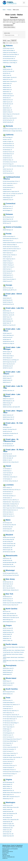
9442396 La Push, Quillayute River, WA (10, 819)
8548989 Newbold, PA (7, 674)
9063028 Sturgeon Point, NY (8, 312)
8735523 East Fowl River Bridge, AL (10, 52)
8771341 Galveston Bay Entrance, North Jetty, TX (13, 716)
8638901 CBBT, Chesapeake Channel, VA (11, 796)
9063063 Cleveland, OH (7, 319)
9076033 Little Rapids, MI (8, 458)
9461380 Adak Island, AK (8, 103)
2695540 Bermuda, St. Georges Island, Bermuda (12, 130)
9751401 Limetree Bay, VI (8, 185)
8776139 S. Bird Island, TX (8, 761)
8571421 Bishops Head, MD (8, 539)
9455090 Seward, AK (7, 87)
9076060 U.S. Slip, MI (7, 460)
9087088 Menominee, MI (8, 366)
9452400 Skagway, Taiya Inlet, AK (9, 77)
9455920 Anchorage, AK (8, 93)
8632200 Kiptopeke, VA (7, 784)
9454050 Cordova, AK (7, 83)
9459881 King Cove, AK (7, 101)
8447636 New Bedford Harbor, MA (9, 562)
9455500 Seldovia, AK (7, 89)
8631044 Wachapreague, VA (8, 782)
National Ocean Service (7, 851)
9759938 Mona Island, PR (8, 199)
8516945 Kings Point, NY (8, 598)
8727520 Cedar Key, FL (7, 273)
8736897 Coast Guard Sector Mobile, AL (11, 54)
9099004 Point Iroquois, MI (8, 398)
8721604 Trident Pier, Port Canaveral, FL (11, 246)
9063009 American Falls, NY (8, 417)
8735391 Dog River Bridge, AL (9, 50)
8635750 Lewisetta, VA (7, 788)
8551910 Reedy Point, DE (8, 219)
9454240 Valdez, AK (7, 85)
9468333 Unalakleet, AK (7, 116)
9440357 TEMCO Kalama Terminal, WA (10, 807)
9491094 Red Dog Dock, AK (8, 120)
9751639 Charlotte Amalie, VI (8, 187)
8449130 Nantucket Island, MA (9, 566)
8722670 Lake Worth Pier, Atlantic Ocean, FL (12, 248)
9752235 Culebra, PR (7, 189)
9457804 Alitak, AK (7, 97)
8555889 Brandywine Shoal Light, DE (10, 221)
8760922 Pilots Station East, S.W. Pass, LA (11, 489)
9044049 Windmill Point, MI (8, 304)
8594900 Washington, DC (8, 229)
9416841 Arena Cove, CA (8, 169)
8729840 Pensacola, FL (7, 281)
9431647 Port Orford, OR (8, 628)
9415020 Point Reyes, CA (8, 159)
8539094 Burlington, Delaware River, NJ (10, 590)
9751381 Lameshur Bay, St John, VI (10, 183)
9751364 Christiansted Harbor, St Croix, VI (11, 181)
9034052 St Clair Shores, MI (8, 390)
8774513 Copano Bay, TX (8, 743)
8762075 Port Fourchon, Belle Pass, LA (11, 499)
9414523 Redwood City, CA (8, 153)
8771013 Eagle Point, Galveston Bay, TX (11, 714)
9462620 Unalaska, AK (7, 110)
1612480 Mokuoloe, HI (7, 474)
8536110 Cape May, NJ (7, 586)
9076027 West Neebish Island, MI (9, 456)
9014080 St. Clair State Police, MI (9, 429)
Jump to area (7, 33)
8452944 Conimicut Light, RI (8, 683)
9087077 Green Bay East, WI (8, 363)
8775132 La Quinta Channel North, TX (10, 747)
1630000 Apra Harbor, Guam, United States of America (14, 650)
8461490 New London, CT (8, 206)
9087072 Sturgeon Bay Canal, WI (9, 361)
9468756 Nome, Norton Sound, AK (10, 118)
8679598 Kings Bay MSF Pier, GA (9, 290)
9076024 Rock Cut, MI (7, 454)
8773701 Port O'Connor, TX (8, 737)
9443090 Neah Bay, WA (7, 821)
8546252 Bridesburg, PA (7, 672)
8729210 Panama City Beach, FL (9, 279)
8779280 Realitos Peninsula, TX (9, 769)
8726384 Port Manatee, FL (8, 263)
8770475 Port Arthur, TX (7, 700)
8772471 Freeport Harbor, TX (8, 726)
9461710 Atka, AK (6, 105)
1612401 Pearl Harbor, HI (8, 472)
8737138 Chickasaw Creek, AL (9, 58)
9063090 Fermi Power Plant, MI (9, 325)
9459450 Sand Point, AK (8, 99)
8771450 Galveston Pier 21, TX (9, 720)
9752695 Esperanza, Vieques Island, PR (11, 191)
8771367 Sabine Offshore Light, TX (10, 718)
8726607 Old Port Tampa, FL (8, 267)
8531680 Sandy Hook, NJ (8, 581)
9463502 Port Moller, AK (8, 112)
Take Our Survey (6, 855)
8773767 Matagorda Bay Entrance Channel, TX (12, 739)
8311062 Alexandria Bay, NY (8, 445)
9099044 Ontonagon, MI (7, 402)
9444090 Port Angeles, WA (8, 823)
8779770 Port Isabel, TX (8, 775)
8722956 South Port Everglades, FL (10, 250)
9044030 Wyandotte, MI (7, 300)
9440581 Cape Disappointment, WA (10, 813)
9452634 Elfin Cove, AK (7, 79)
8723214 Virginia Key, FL (8, 252)
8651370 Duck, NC (6, 611)
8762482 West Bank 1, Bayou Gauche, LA (11, 501)
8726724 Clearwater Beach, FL (9, 271)
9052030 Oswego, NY (7, 378)
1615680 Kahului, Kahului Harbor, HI (10, 476)
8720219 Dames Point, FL (8, 240)
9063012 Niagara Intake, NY (8, 419)
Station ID (14, 40)
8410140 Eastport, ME (7, 522)
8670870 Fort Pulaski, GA (8, 287)
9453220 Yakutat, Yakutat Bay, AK (10, 81)
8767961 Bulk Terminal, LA (8, 514)
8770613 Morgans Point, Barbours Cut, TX (11, 704)
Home (4, 9)
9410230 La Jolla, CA (7, 139)
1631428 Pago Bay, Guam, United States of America (13, 652)
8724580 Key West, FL (7, 256)
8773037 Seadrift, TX (7, 731)
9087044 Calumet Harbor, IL (8, 355)
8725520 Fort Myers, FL (7, 260)
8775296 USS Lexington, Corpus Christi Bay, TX (12, 757)
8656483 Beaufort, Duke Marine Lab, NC (11, 617)
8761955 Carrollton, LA (7, 497)
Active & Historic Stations (9, 27)
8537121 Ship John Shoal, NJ (9, 588)
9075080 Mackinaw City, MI (8, 341)
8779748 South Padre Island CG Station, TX (11, 771)
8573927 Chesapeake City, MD (9, 545)
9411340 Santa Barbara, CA (8, 145)
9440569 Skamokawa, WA (8, 811)
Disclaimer (4, 854)
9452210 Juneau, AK (7, 75)
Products (9, 9)
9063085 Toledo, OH (7, 323)
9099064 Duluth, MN (7, 404)
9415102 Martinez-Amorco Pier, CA (10, 161)
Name (8, 40)
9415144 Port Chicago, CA (8, 164)
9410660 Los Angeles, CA (8, 141)
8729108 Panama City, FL (8, 277)
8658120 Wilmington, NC (8, 619)
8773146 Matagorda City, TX (8, 733)
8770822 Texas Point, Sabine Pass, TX (10, 710)
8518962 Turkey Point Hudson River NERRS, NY (12, 602)
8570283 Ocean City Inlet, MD (9, 537)
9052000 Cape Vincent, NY (8, 376)
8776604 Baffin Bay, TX (7, 763)
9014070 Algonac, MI (7, 427)
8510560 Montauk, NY (7, 596)
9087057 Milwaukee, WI (7, 357)
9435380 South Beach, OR (8, 632)
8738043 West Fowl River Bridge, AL (10, 60)
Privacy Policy (5, 852)
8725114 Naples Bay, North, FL (9, 258)
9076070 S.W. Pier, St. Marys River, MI (10, 462)
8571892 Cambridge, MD (8, 541)
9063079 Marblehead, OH (8, 321)
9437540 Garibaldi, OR (7, 634)
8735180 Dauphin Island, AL (8, 48)
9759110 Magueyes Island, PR (9, 195)
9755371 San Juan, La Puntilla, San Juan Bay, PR (13, 193)
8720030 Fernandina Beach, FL (9, 236)
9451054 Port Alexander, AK (8, 71)
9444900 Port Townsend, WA (8, 825)
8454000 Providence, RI (7, 685)
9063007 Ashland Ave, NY (8, 415)
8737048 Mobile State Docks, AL (9, 56)
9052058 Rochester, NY (7, 380)
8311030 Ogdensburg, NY (8, 443)
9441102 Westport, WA (7, 817)
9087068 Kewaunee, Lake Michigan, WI (10, 359)
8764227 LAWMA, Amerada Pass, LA (10, 505)
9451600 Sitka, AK (6, 73)
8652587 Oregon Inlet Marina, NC (9, 613)
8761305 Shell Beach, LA (8, 491)
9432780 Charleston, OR (8, 630)
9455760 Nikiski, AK (7, 91)
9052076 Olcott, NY (7, 382)
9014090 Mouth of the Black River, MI (10, 433)
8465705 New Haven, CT (8, 208)
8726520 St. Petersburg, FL (8, 265)
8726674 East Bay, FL (7, 269)
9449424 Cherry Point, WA (8, 833)
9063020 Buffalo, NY (7, 310)
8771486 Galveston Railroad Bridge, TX (10, 722)
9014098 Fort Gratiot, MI (8, 435)
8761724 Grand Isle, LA (7, 493)
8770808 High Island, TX (8, 708)
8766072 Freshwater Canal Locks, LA (10, 510)
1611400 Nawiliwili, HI (7, 468)
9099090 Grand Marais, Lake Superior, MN (11, 406)
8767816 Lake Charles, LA (8, 512)
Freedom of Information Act (8, 856)
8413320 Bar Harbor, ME (8, 526)
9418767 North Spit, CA (7, 171)
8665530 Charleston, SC (8, 693)
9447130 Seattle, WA (7, 831)
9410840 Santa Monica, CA (8, 143)
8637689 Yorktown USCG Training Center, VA (12, 792)
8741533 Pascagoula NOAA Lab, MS (10, 573)
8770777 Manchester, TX (8, 706)
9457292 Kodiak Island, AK (8, 95)
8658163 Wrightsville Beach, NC (9, 621)
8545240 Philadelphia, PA (8, 670)
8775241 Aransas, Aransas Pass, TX (10, 753)
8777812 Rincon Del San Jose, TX (10, 765)
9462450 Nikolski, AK (7, 107)
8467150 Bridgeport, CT (7, 210)
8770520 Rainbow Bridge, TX (8, 702)
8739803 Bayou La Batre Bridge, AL (10, 62)
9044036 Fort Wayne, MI (8, 302)
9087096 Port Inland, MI (7, 368)
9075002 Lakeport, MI (7, 333)
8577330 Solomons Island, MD (9, 551)
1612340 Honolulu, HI (7, 470)
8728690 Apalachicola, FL (8, 275)
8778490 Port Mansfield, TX (8, 767)
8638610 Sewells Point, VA (8, 794)
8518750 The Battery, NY (8, 600)
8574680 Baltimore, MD (7, 547)
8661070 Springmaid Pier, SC (8, 691)
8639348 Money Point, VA (8, 798)
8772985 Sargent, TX (7, 729)
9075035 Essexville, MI (7, 337)
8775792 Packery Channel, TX (9, 759)
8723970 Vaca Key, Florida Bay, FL (10, 254)
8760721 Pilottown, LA (7, 487)
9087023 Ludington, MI (7, 351)
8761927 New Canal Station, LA (9, 495)
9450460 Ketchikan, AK (7, 69)
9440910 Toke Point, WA (8, 815)
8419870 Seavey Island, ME (8, 530)
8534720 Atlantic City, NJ (8, 584)
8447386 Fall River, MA (7, 560)
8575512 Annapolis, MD (7, 549)
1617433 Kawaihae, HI (7, 478)
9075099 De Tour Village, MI (8, 343)
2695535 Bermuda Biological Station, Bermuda (12, 128)
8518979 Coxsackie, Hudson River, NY (10, 604)
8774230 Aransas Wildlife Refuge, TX (10, 741)
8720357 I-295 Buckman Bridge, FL (10, 244)
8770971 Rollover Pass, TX (8, 712)
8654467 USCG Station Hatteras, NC (10, 615)
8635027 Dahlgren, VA (7, 786)
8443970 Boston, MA (7, 558)
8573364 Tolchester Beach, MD (9, 543)
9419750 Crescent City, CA (8, 173)
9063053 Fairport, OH (7, 317)
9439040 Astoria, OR (7, 636)
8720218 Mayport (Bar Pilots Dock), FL (10, 238)
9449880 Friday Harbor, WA (8, 835)
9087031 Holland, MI (7, 353)
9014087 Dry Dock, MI (7, 431)
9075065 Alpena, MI (7, 339)
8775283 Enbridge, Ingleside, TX (9, 755)
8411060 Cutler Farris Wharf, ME (9, 524)
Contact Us (4, 858)
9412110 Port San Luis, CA (8, 147)
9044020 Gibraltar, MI (7, 298)
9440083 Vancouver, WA (8, 805)
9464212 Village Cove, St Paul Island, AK (11, 114)
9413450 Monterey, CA (7, 149)
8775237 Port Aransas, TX (8, 751)
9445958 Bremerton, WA (8, 827)
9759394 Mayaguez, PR (7, 197)
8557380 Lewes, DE (7, 223)
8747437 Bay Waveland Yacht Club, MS (11, 575)
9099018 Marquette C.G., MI (8, 400)
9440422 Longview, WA (7, 809)
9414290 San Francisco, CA (8, 151)
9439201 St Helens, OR (7, 640)
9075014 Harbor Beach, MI (8, 335)
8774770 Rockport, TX (7, 745)
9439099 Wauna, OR (7, 638)
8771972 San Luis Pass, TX (8, 724)
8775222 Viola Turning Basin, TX (9, 749)
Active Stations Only (8, 25)
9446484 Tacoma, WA (7, 829)
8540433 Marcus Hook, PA (8, 668)
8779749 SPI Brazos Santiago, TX (10, 773)
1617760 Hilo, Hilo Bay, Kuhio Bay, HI (10, 481)
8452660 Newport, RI (7, 681)
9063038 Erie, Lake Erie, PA (8, 315)
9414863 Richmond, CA (7, 157)
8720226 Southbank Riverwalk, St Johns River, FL (13, 242)
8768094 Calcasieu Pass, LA (8, 516)
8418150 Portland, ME (7, 528)
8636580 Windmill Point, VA (8, 790)
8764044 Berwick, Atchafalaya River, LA (11, 503)
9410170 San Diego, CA (7, 137)
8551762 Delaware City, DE (8, 217)
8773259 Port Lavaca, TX (8, 735)
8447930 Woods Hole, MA (8, 564)
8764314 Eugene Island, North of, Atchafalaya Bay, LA (13, 508)
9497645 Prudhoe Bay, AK (8, 122)
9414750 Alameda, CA (7, 155)
